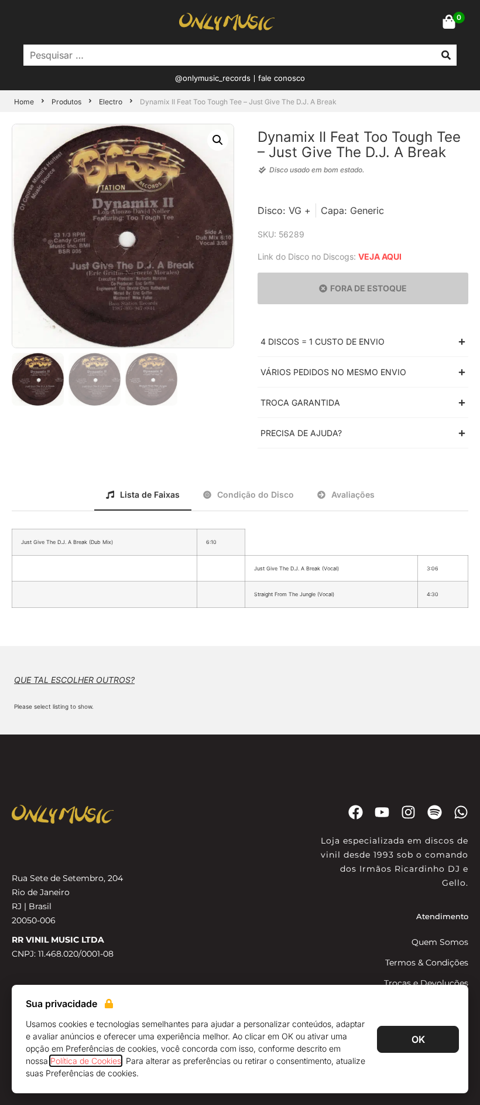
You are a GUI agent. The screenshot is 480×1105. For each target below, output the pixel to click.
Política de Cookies (85, 1061)
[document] (240, 552)
